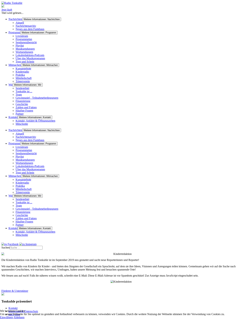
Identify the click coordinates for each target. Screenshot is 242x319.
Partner (20, 113)
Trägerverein (23, 81)
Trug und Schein (25, 61)
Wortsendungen (24, 51)
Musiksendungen (25, 48)
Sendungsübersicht (26, 42)
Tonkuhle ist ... (24, 91)
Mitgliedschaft (24, 78)
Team (19, 94)
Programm (14, 32)
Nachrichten (15, 19)
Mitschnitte (22, 123)
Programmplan (24, 39)
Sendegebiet (22, 88)
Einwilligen (6, 317)
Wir (11, 84)
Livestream (22, 35)
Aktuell (20, 22)
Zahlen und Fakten (26, 107)
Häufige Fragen (24, 110)
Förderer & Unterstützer (14, 290)
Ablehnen (18, 317)
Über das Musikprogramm (30, 58)
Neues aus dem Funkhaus (30, 29)
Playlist (20, 45)
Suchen (5, 247)
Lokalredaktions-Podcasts (30, 55)
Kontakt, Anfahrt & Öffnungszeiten (35, 120)
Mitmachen (15, 64)
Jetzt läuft (6, 9)
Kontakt (13, 117)
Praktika (20, 74)
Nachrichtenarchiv (26, 25)
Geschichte (22, 104)
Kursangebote (23, 68)
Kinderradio (22, 71)
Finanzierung (23, 100)
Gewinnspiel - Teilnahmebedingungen (37, 97)
